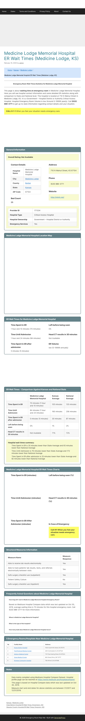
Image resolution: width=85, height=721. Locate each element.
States (13, 11)
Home (4, 11)
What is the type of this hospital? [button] (20, 623)
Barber (28, 183)
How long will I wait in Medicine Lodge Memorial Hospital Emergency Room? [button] (34, 600)
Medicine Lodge (26, 70)
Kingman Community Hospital (22, 660)
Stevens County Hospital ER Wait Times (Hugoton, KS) (25, 707)
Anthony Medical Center (21, 654)
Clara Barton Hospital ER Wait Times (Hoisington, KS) (24, 705)
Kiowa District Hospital (20, 647)
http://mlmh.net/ (57, 197)
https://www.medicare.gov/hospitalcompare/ (56, 680)
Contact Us (67, 11)
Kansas (16, 70)
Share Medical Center (20, 657)
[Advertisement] (42, 31)
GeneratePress (59, 718)
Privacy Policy (45, 11)
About (56, 11)
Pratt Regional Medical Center (23, 651)
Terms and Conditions (27, 11)
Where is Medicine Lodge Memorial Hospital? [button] (24, 617)
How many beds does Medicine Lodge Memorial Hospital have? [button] (30, 629)
